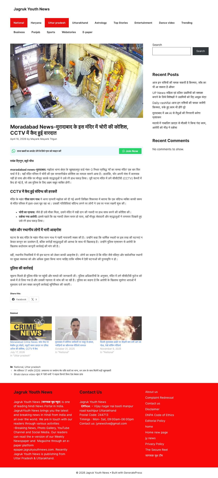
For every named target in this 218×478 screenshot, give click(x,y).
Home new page (156, 432)
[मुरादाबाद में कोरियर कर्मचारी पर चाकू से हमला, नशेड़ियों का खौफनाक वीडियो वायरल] (76, 328)
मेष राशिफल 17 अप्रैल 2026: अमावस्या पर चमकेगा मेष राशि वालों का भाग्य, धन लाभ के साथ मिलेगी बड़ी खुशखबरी (62, 370)
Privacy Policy (154, 444)
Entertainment (143, 22)
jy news (150, 438)
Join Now (132, 151)
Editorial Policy (155, 420)
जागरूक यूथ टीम (154, 455)
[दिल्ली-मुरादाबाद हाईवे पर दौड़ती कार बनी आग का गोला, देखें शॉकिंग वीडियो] (121, 328)
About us (151, 392)
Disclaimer (152, 409)
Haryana (36, 22)
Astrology (101, 22)
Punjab (36, 32)
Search (157, 44)
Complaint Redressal (159, 397)
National (19, 22)
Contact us (152, 403)
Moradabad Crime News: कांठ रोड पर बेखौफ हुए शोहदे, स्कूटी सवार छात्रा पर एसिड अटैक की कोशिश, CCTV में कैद (29, 345)
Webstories (69, 32)
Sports (51, 32)
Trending (186, 22)
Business (19, 32)
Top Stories (121, 22)
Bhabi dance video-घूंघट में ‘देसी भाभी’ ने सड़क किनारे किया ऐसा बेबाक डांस (48, 374)
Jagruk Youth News (32, 9)
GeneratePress (133, 472)
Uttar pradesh (56, 22)
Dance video (167, 22)
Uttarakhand (80, 22)
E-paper (87, 32)
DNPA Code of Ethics (159, 415)
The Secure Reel (156, 449)
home (149, 426)
